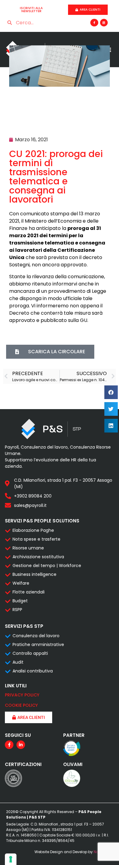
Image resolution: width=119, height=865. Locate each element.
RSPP (17, 610)
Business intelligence (34, 574)
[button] (111, 392)
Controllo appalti (30, 653)
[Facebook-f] (94, 22)
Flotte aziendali (29, 592)
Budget (20, 601)
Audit (18, 662)
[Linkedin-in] (20, 744)
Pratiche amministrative (38, 644)
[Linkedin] (104, 22)
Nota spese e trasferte (36, 539)
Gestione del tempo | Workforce (47, 565)
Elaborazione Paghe (33, 530)
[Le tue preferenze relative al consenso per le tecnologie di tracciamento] (10, 859)
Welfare (21, 583)
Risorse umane (28, 548)
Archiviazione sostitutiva (38, 557)
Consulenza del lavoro (36, 636)
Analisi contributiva (33, 671)
